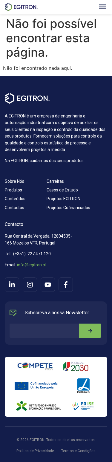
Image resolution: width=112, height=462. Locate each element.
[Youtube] (48, 284)
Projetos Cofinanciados (68, 207)
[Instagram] (30, 284)
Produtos (13, 190)
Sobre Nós (14, 181)
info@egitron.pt (31, 264)
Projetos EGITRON (63, 198)
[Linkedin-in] (12, 284)
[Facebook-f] (66, 284)
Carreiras (55, 181)
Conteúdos (15, 198)
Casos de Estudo (62, 190)
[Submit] (90, 331)
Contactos (14, 207)
